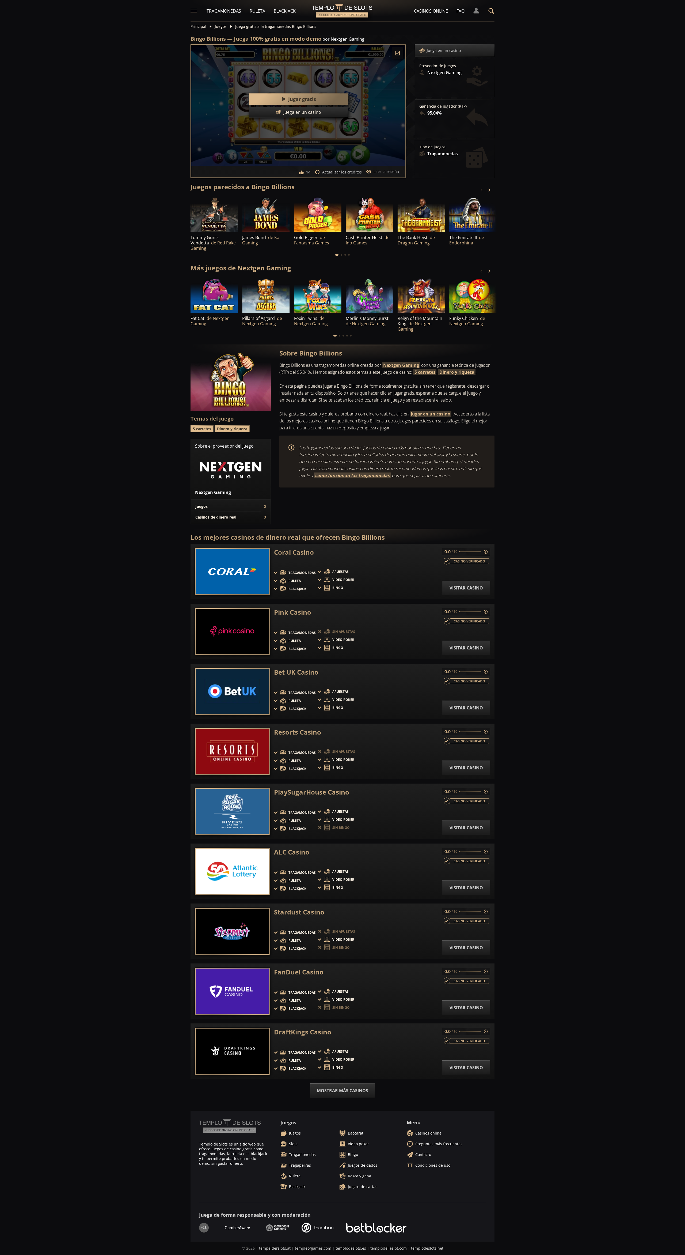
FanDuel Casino (299, 972)
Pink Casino (292, 612)
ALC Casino (291, 852)
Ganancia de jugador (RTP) (443, 106)
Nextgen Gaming (401, 365)
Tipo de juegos (432, 147)
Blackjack (285, 11)
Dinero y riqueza (456, 372)
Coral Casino (294, 552)
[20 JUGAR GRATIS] (369, 295)
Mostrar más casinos (342, 1091)
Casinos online (431, 11)
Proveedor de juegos (437, 65)
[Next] (489, 190)
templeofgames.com (313, 1248)
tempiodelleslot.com (388, 1248)
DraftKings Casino (302, 1032)
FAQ (460, 11)
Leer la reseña (386, 171)
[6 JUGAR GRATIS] (266, 295)
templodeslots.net (427, 1248)
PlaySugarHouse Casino (311, 792)
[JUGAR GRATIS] (214, 214)
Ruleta (257, 11)
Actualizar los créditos (342, 172)
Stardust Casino (299, 912)
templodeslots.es (351, 1248)
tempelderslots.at (275, 1248)
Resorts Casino (297, 732)
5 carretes (424, 372)
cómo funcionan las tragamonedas (352, 475)
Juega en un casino (444, 50)
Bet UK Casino (296, 672)
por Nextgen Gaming (343, 39)
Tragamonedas (224, 11)
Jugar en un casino (430, 414)
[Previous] (481, 190)
